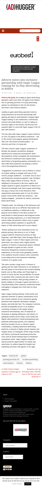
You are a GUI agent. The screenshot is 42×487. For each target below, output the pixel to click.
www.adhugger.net (20, 412)
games (23, 356)
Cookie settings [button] (17, 484)
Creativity (28, 93)
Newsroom (19, 93)
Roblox (28, 363)
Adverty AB (13, 356)
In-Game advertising (30, 359)
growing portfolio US (11, 359)
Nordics (20, 363)
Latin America (8, 363)
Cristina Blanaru (17, 409)
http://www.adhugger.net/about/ (19, 416)
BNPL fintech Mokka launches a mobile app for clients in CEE (11, 371)
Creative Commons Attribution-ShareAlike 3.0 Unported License (21, 410)
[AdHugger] (21, 7)
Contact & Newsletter (10, 401)
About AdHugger (9, 399)
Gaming (33, 93)
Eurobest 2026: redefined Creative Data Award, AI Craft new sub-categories (24, 69)
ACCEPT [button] (27, 484)
